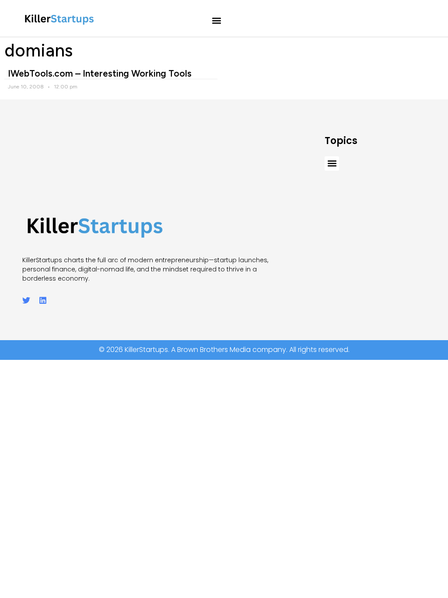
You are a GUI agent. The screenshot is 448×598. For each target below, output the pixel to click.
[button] (217, 21)
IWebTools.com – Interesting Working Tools (100, 73)
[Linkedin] (43, 300)
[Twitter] (26, 300)
